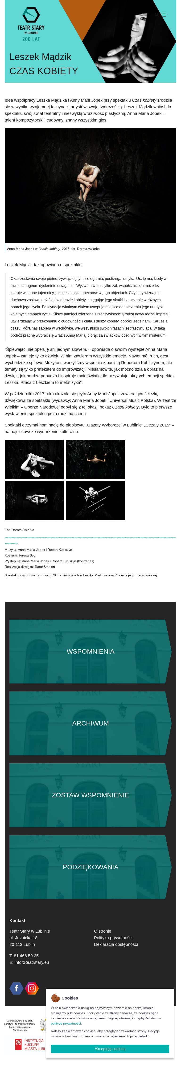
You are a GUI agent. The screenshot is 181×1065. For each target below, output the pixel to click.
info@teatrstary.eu (32, 962)
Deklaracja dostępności (116, 944)
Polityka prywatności (113, 937)
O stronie (102, 931)
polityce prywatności (66, 1023)
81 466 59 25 (26, 955)
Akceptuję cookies (110, 1049)
